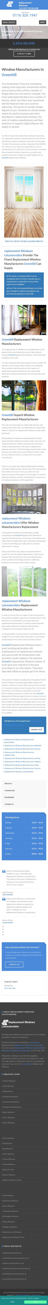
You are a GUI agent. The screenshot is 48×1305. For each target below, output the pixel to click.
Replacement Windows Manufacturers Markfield (23, 746)
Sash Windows (8, 1086)
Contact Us (36, 729)
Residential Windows (10, 1097)
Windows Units (8, 1170)
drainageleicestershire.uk (12, 1253)
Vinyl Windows (8, 1195)
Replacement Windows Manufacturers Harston (23, 768)
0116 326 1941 (25, 43)
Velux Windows (8, 1154)
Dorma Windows (9, 1159)
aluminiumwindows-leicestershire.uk (16, 1268)
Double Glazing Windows (12, 1107)
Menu (42, 22)
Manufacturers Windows (12, 1232)
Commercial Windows (11, 1102)
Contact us (9, 804)
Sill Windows (7, 1143)
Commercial (10, 790)
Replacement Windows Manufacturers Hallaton (23, 762)
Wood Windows (9, 1206)
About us (8, 783)
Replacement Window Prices (13, 1237)
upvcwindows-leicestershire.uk (14, 1279)
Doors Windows (9, 1118)
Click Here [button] (36, 1298)
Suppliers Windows (10, 1227)
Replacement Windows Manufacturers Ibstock (22, 749)
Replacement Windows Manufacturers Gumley (22, 758)
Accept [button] (35, 1302)
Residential (9, 797)
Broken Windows (9, 1175)
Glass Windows (8, 1112)
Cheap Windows (9, 1164)
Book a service (9, 22)
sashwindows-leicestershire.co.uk (16, 1258)
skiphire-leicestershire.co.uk (13, 1263)
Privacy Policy (36, 1295)
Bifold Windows (9, 1123)
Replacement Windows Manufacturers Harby (22, 765)
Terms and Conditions (22, 1295)
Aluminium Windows (10, 1201)
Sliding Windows (9, 1222)
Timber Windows (9, 1081)
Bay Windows (8, 1149)
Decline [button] (13, 1302)
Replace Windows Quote (12, 1180)
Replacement (8, 1091)
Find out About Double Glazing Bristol (24, 241)
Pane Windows (8, 1138)
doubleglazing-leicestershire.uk (14, 1274)
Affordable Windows (10, 1216)
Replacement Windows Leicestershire (19, 772)
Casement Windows (10, 1211)
